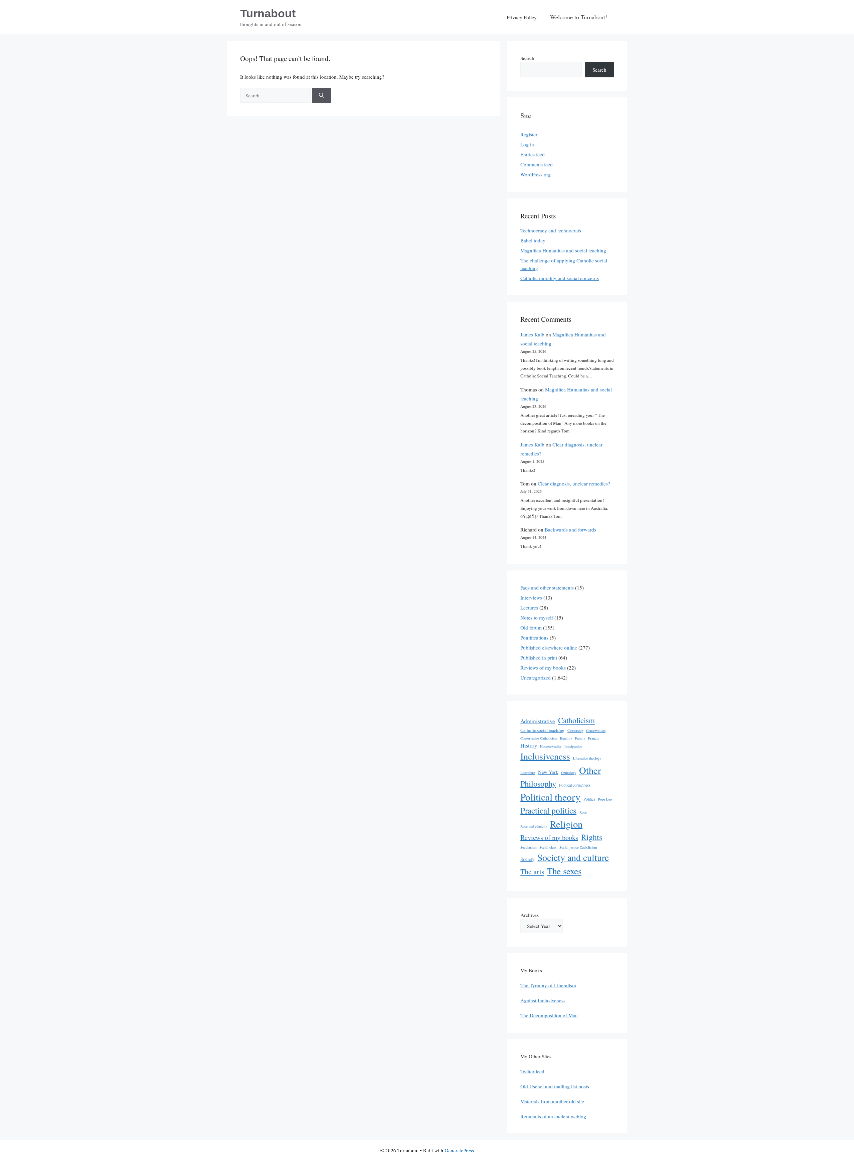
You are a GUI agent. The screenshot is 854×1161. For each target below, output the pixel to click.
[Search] (321, 95)
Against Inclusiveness (542, 1000)
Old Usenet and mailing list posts (554, 1086)
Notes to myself (536, 617)
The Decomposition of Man (549, 1015)
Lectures (529, 607)
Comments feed (536, 164)
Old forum (531, 627)
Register (528, 134)
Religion (566, 824)
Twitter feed (532, 1071)
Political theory (550, 796)
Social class (547, 847)
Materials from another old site (552, 1101)
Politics (589, 799)
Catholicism (576, 720)
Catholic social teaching (542, 730)
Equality (566, 738)
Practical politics (548, 810)
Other (590, 770)
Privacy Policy (522, 17)
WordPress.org (535, 174)
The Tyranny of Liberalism (548, 985)
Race (583, 812)
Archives (529, 915)
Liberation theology (587, 758)
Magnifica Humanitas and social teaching (563, 250)
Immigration (573, 746)
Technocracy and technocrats (550, 230)
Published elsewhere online (548, 647)
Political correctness (574, 785)
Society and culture (573, 857)
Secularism (528, 847)
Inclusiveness (545, 756)
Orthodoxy (568, 772)
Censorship (575, 730)
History (528, 745)
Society (527, 859)
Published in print (538, 657)
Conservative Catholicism (538, 738)
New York (548, 772)
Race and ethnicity (533, 826)
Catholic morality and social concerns (559, 278)
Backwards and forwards (570, 529)
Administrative (537, 721)
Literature (527, 772)
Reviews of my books (543, 667)
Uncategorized (535, 677)
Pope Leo (605, 799)
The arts (532, 871)
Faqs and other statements (547, 587)
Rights (591, 837)
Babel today (532, 240)
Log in (527, 144)
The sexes (564, 871)
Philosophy (538, 783)
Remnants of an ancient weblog (553, 1116)
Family (580, 738)
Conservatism (595, 730)
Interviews (531, 597)
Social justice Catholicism (578, 847)
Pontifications (534, 637)
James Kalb (532, 334)
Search (527, 58)
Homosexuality (550, 746)
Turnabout (268, 13)
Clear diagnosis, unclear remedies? (574, 483)
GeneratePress (459, 1150)
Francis (593, 738)
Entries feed (532, 154)
